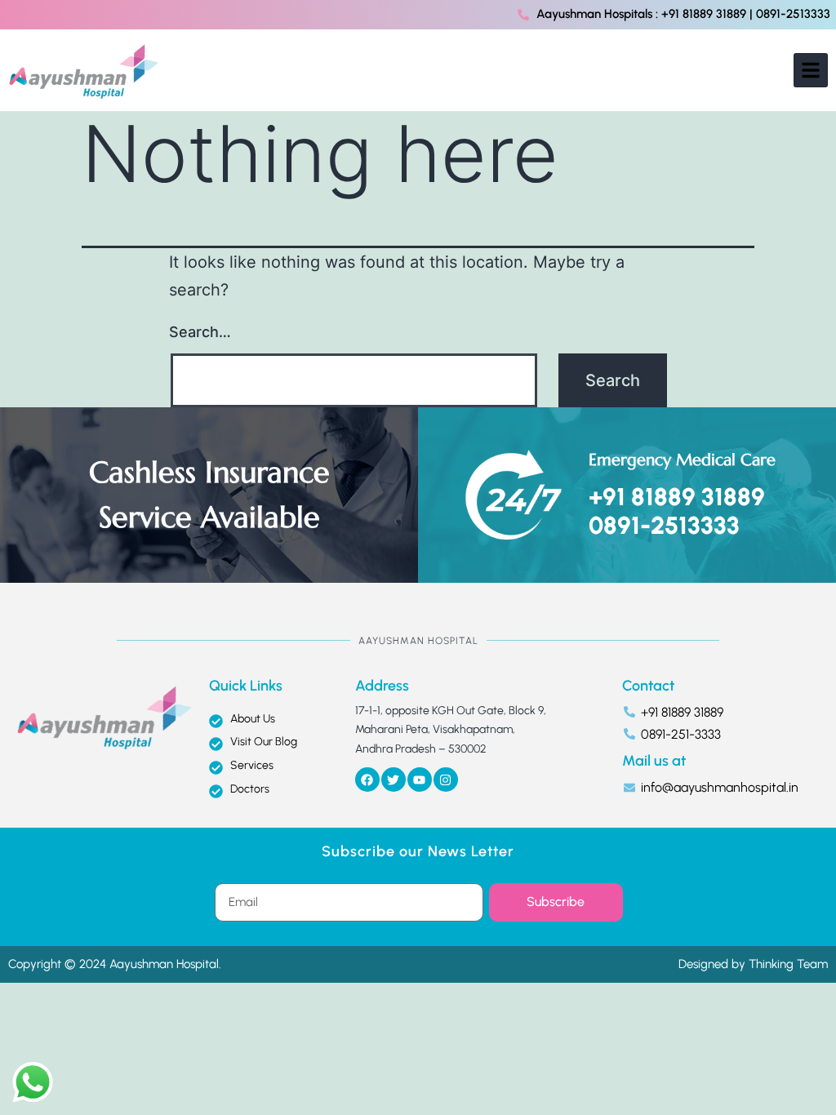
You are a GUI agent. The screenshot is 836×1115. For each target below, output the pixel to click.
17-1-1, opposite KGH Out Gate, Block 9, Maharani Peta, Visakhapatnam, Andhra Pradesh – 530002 (450, 730)
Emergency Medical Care (682, 460)
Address (382, 686)
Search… (200, 331)
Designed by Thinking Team (753, 964)
